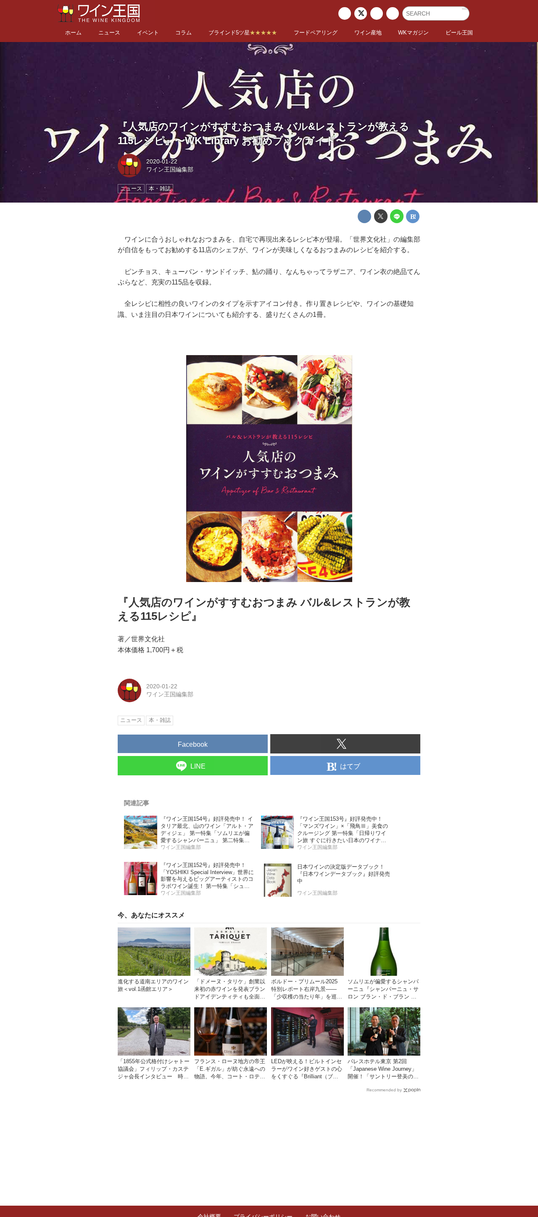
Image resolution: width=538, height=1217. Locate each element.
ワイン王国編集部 (169, 169)
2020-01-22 (161, 161)
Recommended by (384, 1090)
